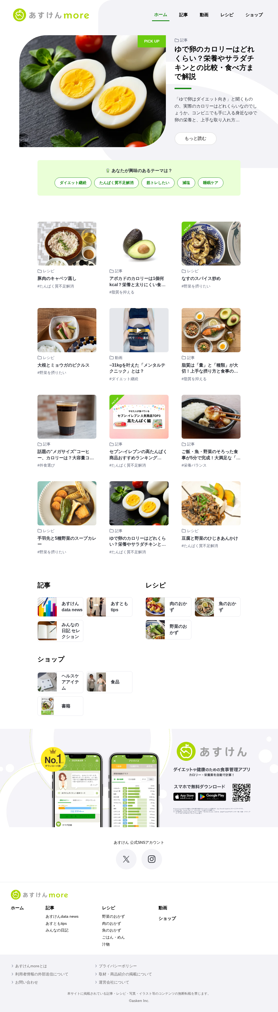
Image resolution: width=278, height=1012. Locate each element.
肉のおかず (111, 923)
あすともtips (56, 923)
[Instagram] (151, 859)
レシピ (226, 14)
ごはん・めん (113, 937)
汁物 (106, 944)
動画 (204, 14)
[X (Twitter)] (126, 859)
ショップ (254, 14)
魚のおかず (111, 930)
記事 (183, 14)
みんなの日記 (57, 930)
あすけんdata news (62, 916)
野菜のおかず (113, 916)
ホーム (160, 14)
